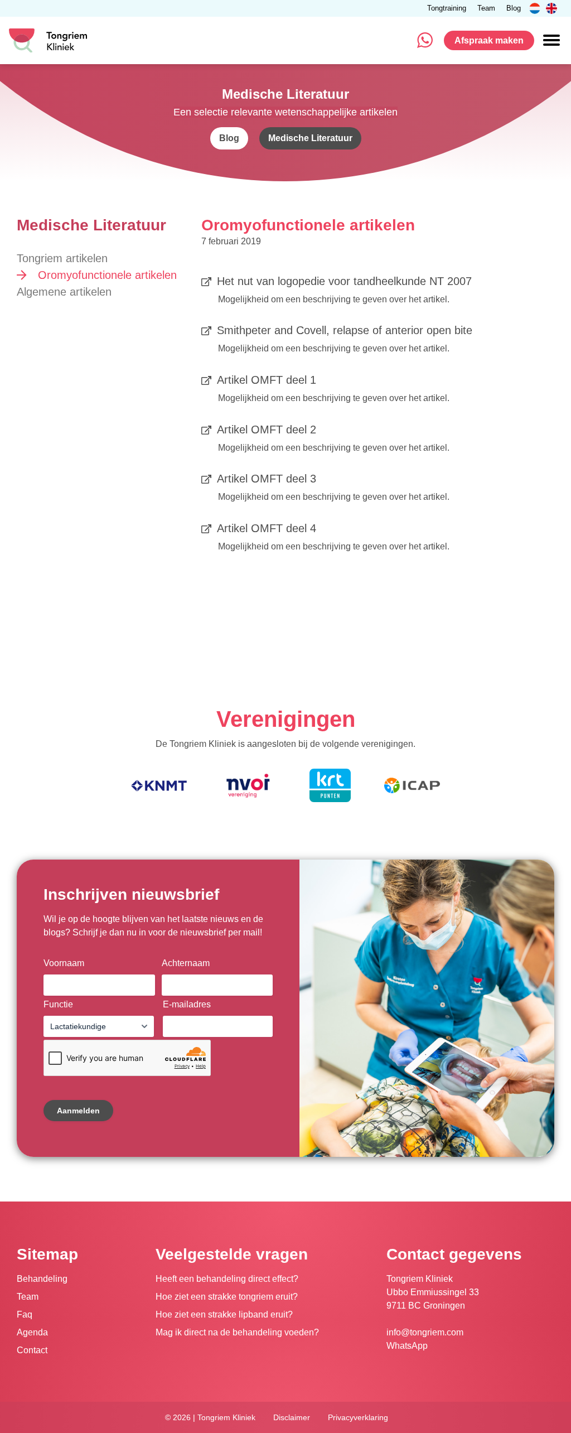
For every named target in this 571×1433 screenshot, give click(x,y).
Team (486, 8)
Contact (32, 1350)
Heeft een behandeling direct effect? (227, 1279)
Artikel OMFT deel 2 (266, 429)
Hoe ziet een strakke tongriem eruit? (227, 1296)
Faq (24, 1314)
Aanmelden (78, 1110)
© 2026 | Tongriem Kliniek (210, 1417)
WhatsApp (407, 1345)
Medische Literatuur (310, 138)
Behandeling (42, 1279)
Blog (513, 8)
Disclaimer (291, 1417)
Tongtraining (446, 8)
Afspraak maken (489, 40)
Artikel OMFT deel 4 (266, 528)
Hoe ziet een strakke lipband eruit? (224, 1314)
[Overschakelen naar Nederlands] (534, 8)
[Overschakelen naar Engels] (551, 8)
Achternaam (186, 963)
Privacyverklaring (358, 1417)
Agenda (32, 1332)
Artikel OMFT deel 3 (266, 478)
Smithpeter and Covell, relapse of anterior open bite (344, 330)
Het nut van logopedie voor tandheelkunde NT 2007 (344, 281)
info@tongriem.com (424, 1332)
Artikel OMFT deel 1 (266, 380)
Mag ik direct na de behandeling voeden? (237, 1332)
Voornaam (63, 963)
